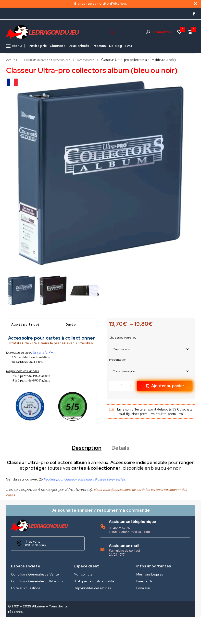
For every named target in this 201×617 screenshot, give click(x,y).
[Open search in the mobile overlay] (112, 32)
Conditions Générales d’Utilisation (37, 581)
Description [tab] (86, 448)
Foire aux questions (25, 588)
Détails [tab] (120, 448)
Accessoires (85, 60)
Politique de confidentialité (94, 581)
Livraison (143, 588)
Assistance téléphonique (132, 521)
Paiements (144, 581)
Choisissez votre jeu (123, 338)
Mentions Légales (149, 574)
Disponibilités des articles (92, 588)
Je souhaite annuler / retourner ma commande (100, 510)
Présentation (117, 360)
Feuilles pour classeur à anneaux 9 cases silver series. (85, 479)
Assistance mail (124, 545)
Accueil (11, 60)
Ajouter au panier (167, 385)
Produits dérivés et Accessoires (47, 60)
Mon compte (83, 574)
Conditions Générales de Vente (35, 574)
